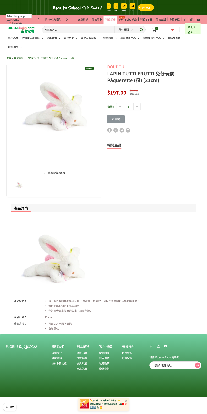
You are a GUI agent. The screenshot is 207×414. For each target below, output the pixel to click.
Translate (17, 23)
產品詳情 (21, 208)
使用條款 (104, 358)
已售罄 (116, 119)
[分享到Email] (128, 130)
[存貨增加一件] (137, 106)
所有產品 (18, 58)
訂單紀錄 (127, 358)
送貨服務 (81, 358)
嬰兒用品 (69, 38)
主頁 (8, 58)
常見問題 (104, 353)
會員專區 (174, 19)
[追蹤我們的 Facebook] (184, 19)
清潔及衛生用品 (152, 38)
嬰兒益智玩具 (88, 38)
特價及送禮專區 (31, 38)
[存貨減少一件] (119, 106)
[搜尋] (141, 29)
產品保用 (81, 368)
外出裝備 (52, 38)
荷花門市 (97, 19)
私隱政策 (104, 363)
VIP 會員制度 (59, 363)
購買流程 (81, 353)
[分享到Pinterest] (115, 130)
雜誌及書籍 (174, 38)
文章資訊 (83, 19)
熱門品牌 (13, 38)
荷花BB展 (146, 19)
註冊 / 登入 (191, 29)
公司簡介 (57, 353)
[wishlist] (172, 29)
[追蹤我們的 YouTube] (198, 19)
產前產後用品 (128, 38)
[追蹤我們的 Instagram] (191, 19)
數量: (110, 106)
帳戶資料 (127, 353)
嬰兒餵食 (108, 38)
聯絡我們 (104, 368)
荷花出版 (161, 19)
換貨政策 (81, 363)
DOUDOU (115, 66)
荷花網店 (110, 19)
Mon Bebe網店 (128, 19)
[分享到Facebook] (109, 130)
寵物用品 (13, 47)
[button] (67, 19)
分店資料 (57, 358)
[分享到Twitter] (122, 130)
